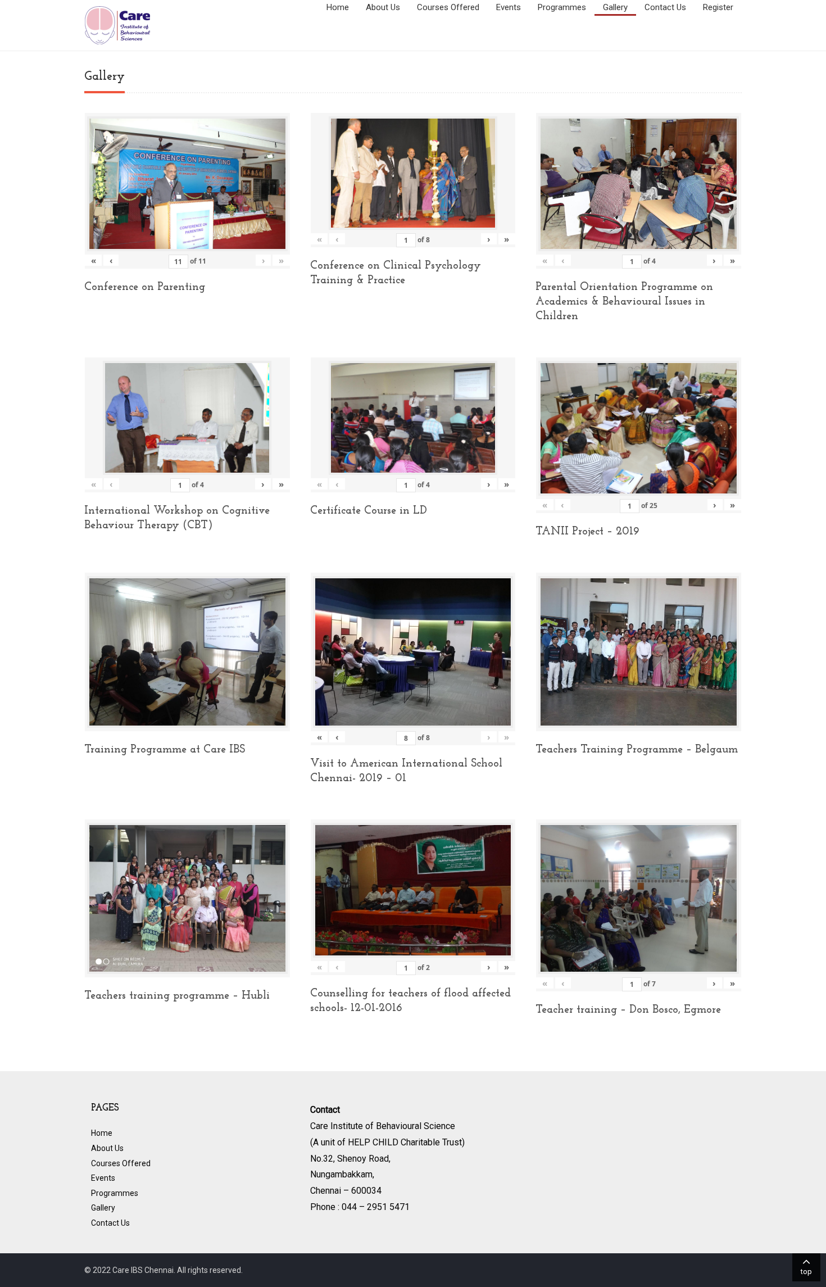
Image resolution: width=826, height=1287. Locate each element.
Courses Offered (448, 7)
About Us (383, 7)
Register (718, 7)
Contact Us (665, 7)
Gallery (615, 7)
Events (508, 7)
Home (337, 7)
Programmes (562, 7)
